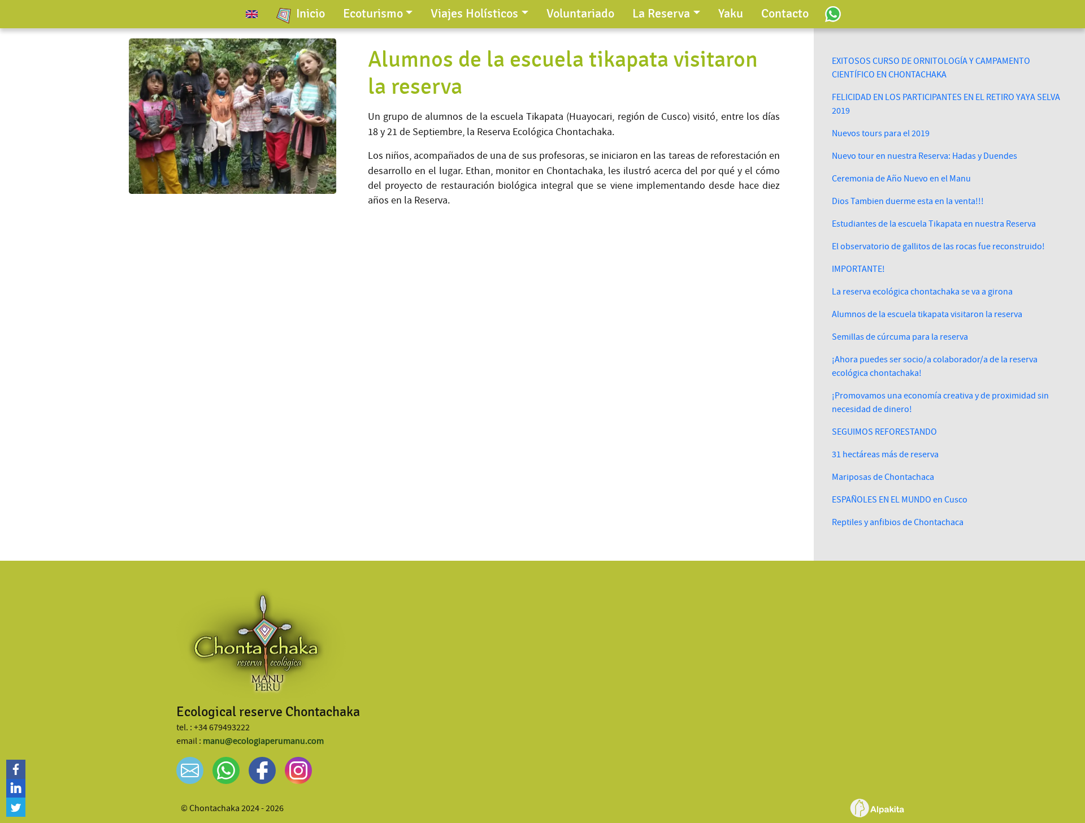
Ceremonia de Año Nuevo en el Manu (901, 178)
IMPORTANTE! (858, 269)
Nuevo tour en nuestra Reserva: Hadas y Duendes (924, 156)
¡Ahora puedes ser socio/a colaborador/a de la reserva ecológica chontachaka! (935, 366)
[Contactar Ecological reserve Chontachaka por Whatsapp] (833, 13)
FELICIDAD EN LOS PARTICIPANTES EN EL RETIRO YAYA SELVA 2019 (946, 104)
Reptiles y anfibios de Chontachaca (898, 522)
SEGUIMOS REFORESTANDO (884, 432)
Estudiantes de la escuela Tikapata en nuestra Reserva (934, 223)
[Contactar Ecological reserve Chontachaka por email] (189, 770)
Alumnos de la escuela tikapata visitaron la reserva (927, 314)
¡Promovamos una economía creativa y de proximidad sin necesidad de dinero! (940, 402)
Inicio (310, 13)
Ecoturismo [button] (373, 13)
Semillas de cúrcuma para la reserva (900, 337)
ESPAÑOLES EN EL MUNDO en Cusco (899, 499)
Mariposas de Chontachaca (883, 477)
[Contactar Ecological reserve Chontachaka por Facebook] (262, 770)
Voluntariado (580, 13)
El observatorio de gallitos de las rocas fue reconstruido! (938, 246)
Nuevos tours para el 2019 (881, 133)
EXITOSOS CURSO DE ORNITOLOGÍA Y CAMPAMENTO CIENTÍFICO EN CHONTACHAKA (931, 67)
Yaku (730, 13)
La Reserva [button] (661, 13)
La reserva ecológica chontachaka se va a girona (922, 291)
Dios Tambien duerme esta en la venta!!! (908, 201)
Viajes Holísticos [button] (474, 13)
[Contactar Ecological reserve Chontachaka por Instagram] (298, 770)
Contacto (785, 13)
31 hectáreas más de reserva (885, 454)
